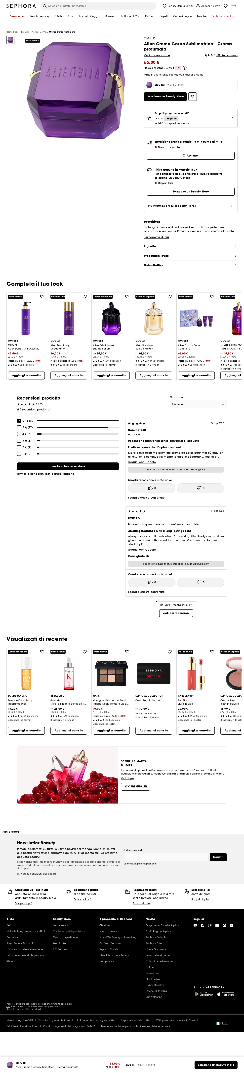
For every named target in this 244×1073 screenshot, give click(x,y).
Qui (8, 1006)
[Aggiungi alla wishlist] (42, 296)
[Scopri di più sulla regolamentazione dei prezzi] (184, 67)
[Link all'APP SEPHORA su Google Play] (204, 994)
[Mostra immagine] (10, 40)
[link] (68, 466)
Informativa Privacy (50, 861)
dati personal (97, 861)
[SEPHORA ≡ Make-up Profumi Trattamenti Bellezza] (21, 6)
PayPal (189, 74)
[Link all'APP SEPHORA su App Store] (226, 994)
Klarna (199, 74)
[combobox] (198, 404)
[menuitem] (177, 6)
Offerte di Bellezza (62, 1004)
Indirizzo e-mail (133, 850)
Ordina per (176, 397)
